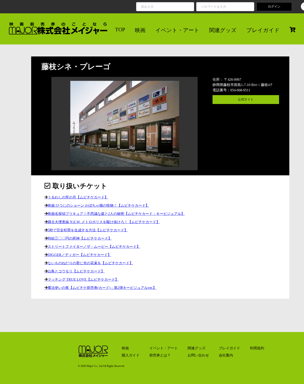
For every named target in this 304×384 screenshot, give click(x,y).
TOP (120, 29)
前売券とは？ (160, 355)
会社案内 (226, 355)
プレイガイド (263, 30)
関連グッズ (223, 30)
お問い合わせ (198, 355)
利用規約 (257, 348)
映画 (140, 30)
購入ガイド (131, 355)
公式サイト (245, 99)
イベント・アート (177, 30)
